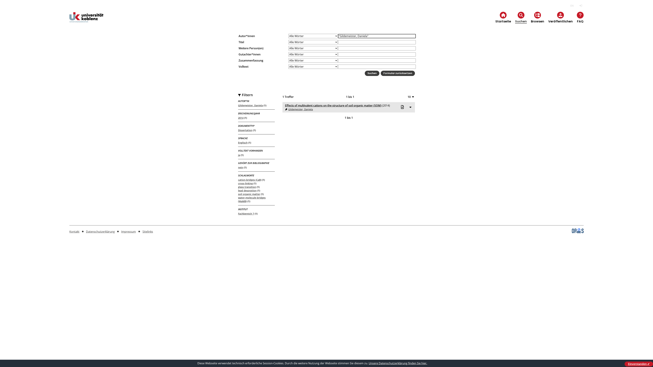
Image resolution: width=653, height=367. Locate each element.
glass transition (247, 187)
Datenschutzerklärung (100, 231)
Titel (241, 42)
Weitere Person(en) (251, 48)
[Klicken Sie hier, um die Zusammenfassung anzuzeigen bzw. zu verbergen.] (410, 107)
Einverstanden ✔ (639, 364)
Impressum (128, 231)
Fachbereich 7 (246, 213)
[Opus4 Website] (578, 232)
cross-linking (245, 183)
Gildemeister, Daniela (250, 105)
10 (409, 97)
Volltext (243, 66)
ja (239, 155)
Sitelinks (148, 231)
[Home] (86, 20)
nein (240, 167)
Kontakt (74, 231)
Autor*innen (247, 36)
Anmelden (581, 6)
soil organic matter (249, 194)
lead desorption (247, 190)
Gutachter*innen (250, 54)
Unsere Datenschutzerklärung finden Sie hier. (398, 363)
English (572, 6)
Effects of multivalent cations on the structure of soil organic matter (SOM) (333, 105)
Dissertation (245, 130)
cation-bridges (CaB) (249, 179)
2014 (241, 117)
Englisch (243, 142)
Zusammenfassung (251, 60)
